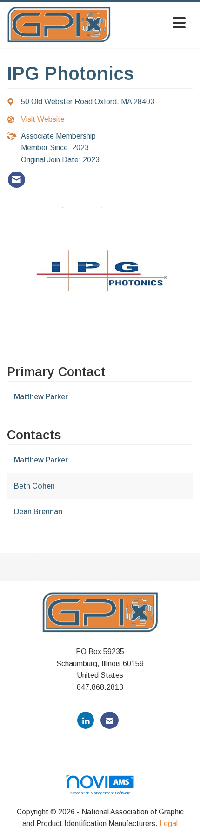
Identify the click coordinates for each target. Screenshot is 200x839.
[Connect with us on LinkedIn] (85, 720)
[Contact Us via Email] (109, 720)
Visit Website (43, 119)
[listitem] (16, 180)
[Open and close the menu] (150, 23)
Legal (169, 823)
